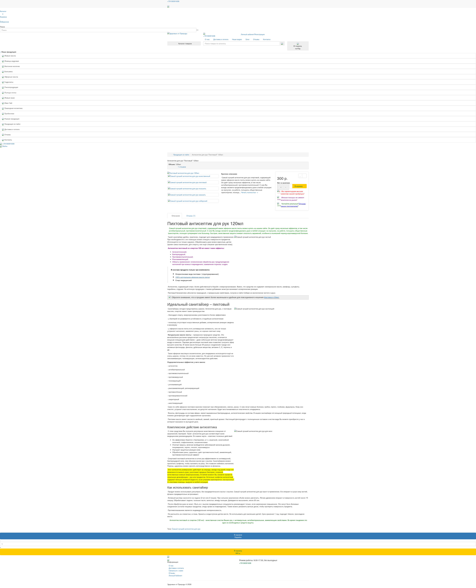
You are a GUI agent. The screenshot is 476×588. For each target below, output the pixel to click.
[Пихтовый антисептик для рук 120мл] (193, 176)
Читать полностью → (249, 192)
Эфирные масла (11, 76)
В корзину (299, 186)
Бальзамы (8, 71)
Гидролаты (8, 82)
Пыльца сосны (10, 92)
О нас (171, 565)
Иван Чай (8, 103)
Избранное (4, 21)
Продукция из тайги (12, 124)
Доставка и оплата (176, 568)
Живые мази (9, 97)
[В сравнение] (304, 176)
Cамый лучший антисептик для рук (186, 529)
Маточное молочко (12, 66)
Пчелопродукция (11, 87)
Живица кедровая (11, 61)
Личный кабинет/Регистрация (253, 34)
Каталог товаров (185, 43)
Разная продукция (11, 118)
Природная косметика (13, 108)
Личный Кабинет (175, 575)
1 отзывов (182, 166)
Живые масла (10, 55)
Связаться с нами (176, 570)
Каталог (3, 11)
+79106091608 (209, 36)
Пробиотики (9, 113)
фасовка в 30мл (271, 297)
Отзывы (172, 573)
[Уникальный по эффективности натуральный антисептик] (193, 173)
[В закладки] (300, 176)
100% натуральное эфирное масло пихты (192, 277)
